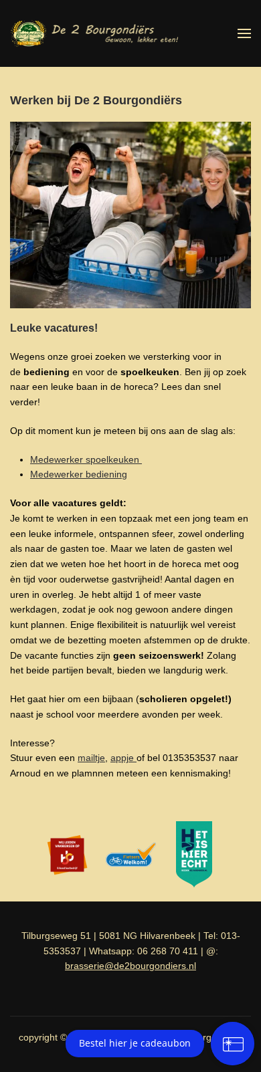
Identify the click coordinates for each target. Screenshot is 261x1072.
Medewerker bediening (78, 474)
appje (123, 757)
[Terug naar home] (94, 33)
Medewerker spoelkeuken (86, 459)
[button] (244, 33)
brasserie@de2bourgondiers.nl (130, 965)
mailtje (91, 757)
